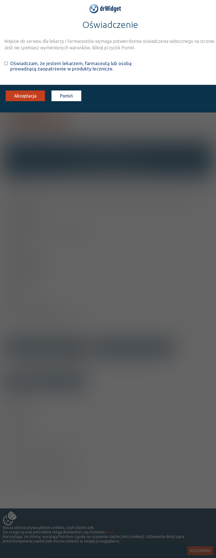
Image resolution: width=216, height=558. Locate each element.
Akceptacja (25, 95)
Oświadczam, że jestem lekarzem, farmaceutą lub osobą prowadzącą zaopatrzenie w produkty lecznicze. (71, 66)
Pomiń (66, 95)
